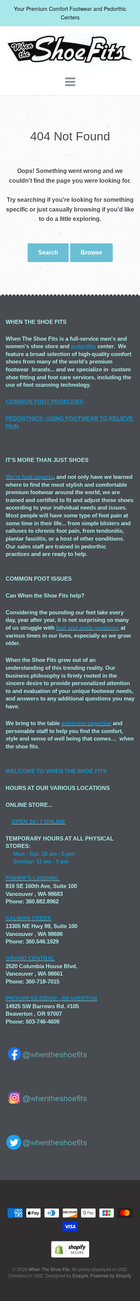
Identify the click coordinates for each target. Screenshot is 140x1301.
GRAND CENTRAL (30, 958)
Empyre (80, 1275)
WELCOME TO (26, 771)
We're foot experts (29, 477)
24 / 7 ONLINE (46, 821)
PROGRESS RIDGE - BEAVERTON (51, 998)
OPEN (20, 821)
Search (48, 252)
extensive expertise (86, 723)
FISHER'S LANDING (32, 878)
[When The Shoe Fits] (70, 62)
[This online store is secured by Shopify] (70, 1255)
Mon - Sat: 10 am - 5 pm (43, 854)
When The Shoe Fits (48, 1269)
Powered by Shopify (110, 1275)
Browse (91, 252)
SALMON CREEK (29, 918)
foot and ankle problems (87, 627)
